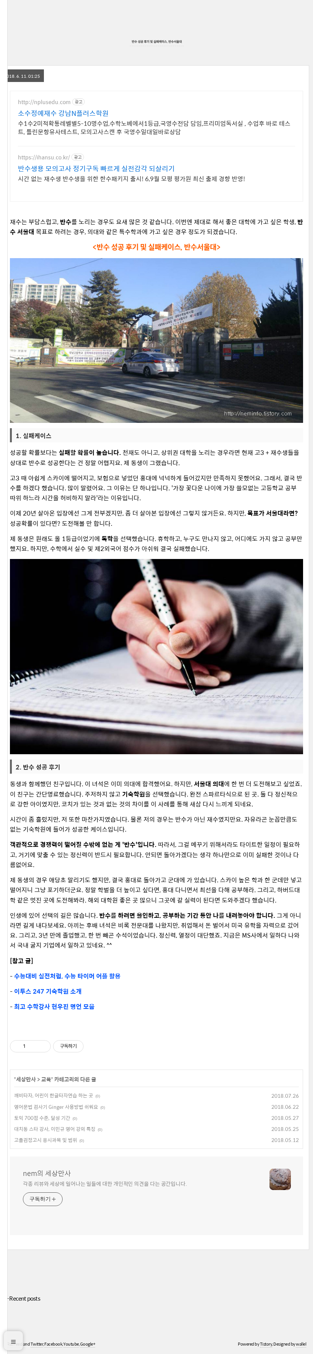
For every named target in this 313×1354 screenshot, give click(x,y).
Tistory (266, 1344)
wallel (301, 1344)
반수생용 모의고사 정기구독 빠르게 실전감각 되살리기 (96, 168)
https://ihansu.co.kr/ (44, 157)
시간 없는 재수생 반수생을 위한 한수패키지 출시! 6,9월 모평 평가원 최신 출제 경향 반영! (131, 178)
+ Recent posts (23, 1298)
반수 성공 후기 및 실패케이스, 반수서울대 (157, 41)
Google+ (87, 1344)
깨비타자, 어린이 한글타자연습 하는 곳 (53, 1095)
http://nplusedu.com (44, 102)
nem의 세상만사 (47, 1173)
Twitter (37, 1344)
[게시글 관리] (42, 1046)
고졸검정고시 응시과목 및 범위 (45, 1140)
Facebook (53, 1344)
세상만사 (26, 1079)
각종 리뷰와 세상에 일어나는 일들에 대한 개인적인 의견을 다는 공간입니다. (105, 1183)
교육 (46, 1079)
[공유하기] (32, 1046)
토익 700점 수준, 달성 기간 (42, 1118)
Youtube (71, 1344)
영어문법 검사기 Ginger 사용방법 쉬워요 (56, 1107)
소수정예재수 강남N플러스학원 (63, 113)
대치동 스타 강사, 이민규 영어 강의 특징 (54, 1129)
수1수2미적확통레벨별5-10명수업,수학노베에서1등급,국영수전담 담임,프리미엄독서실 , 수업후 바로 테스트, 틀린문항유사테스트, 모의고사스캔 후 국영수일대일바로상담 (154, 127)
